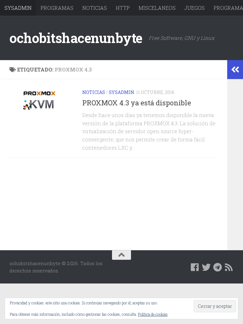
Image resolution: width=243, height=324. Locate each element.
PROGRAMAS (56, 7)
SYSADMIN (18, 7)
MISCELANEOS (157, 7)
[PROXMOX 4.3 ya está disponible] (41, 100)
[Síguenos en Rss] (229, 267)
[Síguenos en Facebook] (194, 267)
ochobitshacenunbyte (75, 38)
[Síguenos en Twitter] (206, 267)
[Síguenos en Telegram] (217, 267)
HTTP (123, 7)
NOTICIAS (94, 7)
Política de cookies (153, 314)
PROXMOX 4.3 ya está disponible (136, 102)
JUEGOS (194, 7)
